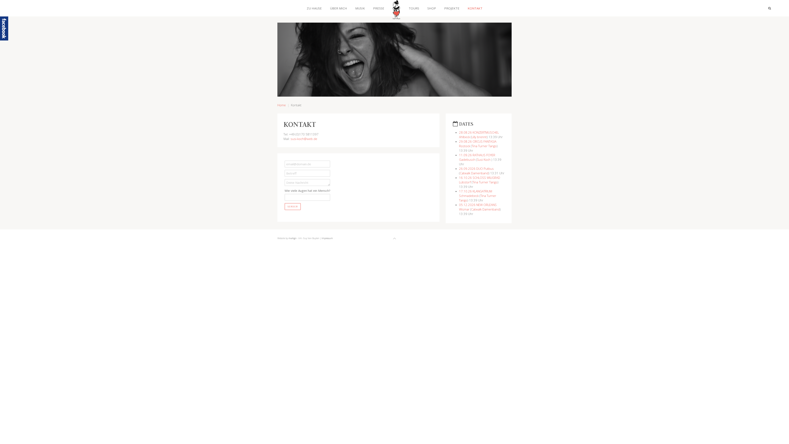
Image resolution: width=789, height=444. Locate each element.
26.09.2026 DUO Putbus (476, 168)
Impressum (327, 238)
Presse (378, 8)
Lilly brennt (479, 137)
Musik (360, 8)
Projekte (451, 8)
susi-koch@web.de (304, 139)
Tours (414, 8)
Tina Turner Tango (484, 146)
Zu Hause (314, 8)
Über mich (338, 8)
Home (281, 105)
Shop (431, 8)
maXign (292, 238)
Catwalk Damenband (474, 173)
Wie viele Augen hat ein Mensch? (307, 190)
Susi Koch (484, 159)
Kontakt (475, 8)
